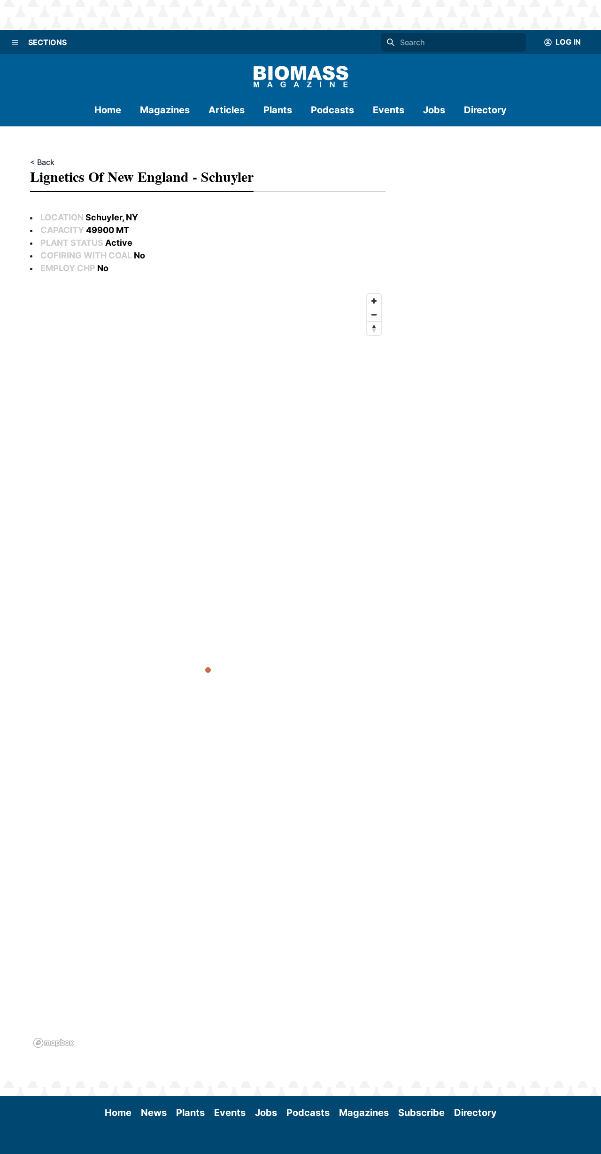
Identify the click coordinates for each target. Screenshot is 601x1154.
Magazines (165, 110)
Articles (226, 110)
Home (107, 110)
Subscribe (421, 1112)
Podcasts (332, 110)
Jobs (434, 110)
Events (388, 110)
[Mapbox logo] (53, 1042)
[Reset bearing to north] (374, 328)
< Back (42, 162)
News (154, 1112)
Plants (277, 110)
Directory (485, 110)
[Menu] (15, 42)
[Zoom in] (374, 301)
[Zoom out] (374, 314)
